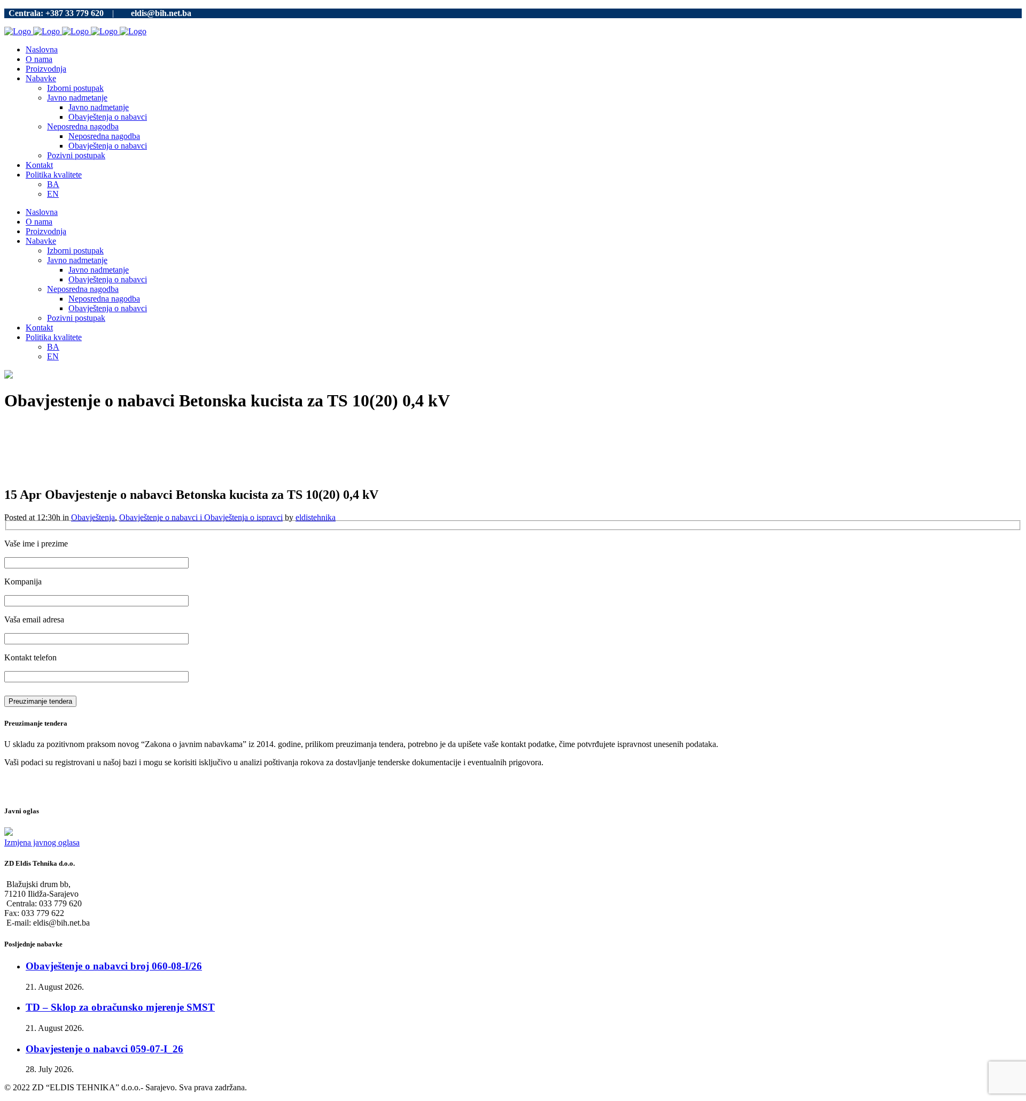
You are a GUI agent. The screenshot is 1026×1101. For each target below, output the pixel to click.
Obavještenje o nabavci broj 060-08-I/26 (114, 966)
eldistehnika (316, 517)
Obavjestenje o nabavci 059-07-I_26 (104, 1048)
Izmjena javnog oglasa (42, 842)
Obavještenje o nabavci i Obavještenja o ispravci (201, 517)
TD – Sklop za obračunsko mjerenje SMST (120, 1007)
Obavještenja (93, 517)
